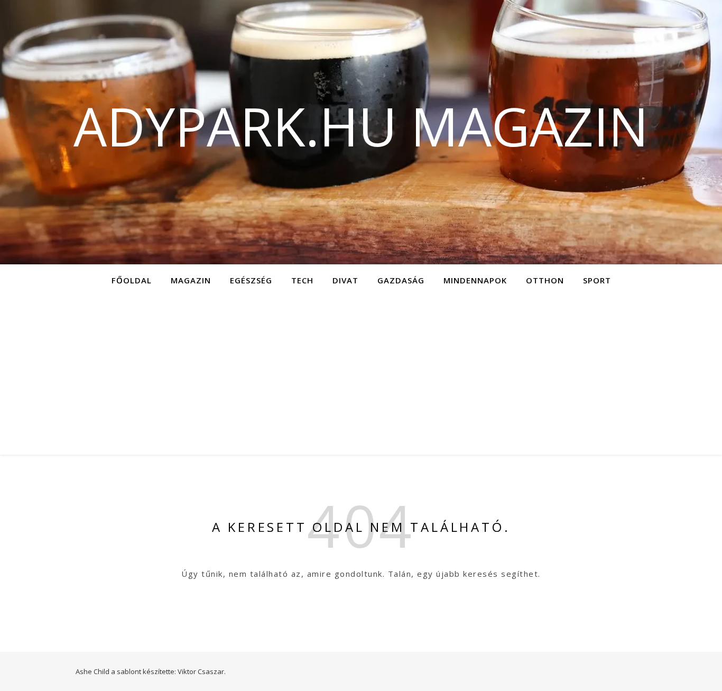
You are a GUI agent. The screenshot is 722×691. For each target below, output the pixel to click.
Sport (597, 280)
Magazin (191, 280)
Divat (345, 280)
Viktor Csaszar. (202, 671)
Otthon (545, 280)
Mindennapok (475, 280)
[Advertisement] (361, 375)
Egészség (251, 280)
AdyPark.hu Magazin (361, 125)
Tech (302, 280)
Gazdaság (400, 280)
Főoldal (132, 280)
